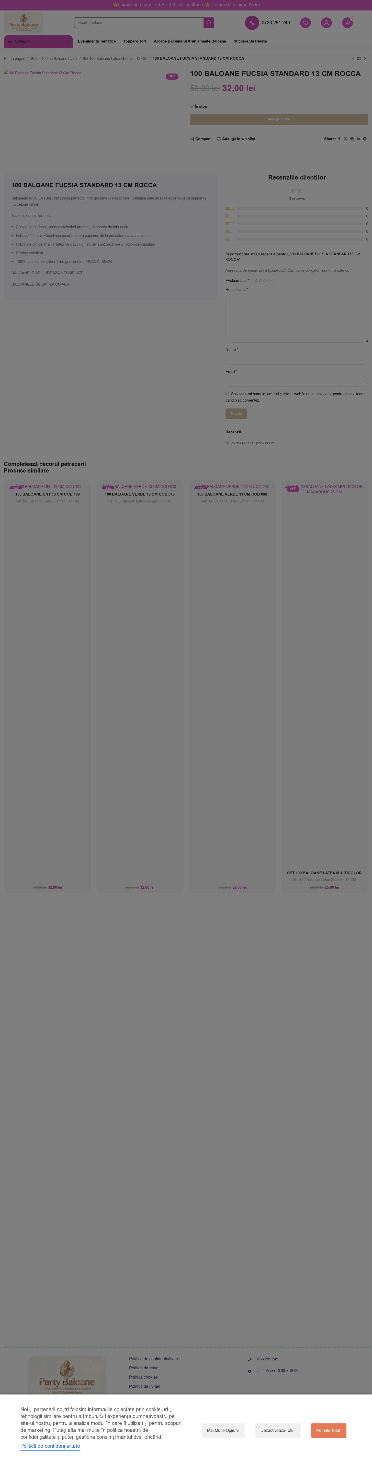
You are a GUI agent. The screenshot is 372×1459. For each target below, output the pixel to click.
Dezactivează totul (278, 1430)
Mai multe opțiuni (223, 1430)
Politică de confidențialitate (50, 1446)
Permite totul (328, 1430)
